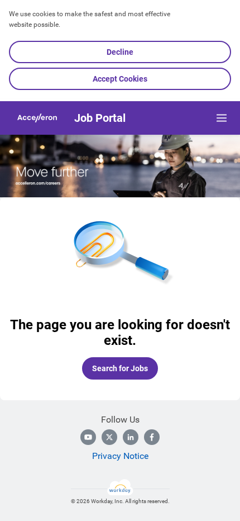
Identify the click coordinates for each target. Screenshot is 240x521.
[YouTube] (88, 437)
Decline (120, 52)
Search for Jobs (120, 368)
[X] (109, 437)
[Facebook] (152, 437)
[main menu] (221, 118)
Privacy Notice (120, 456)
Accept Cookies (120, 78)
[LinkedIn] (130, 437)
